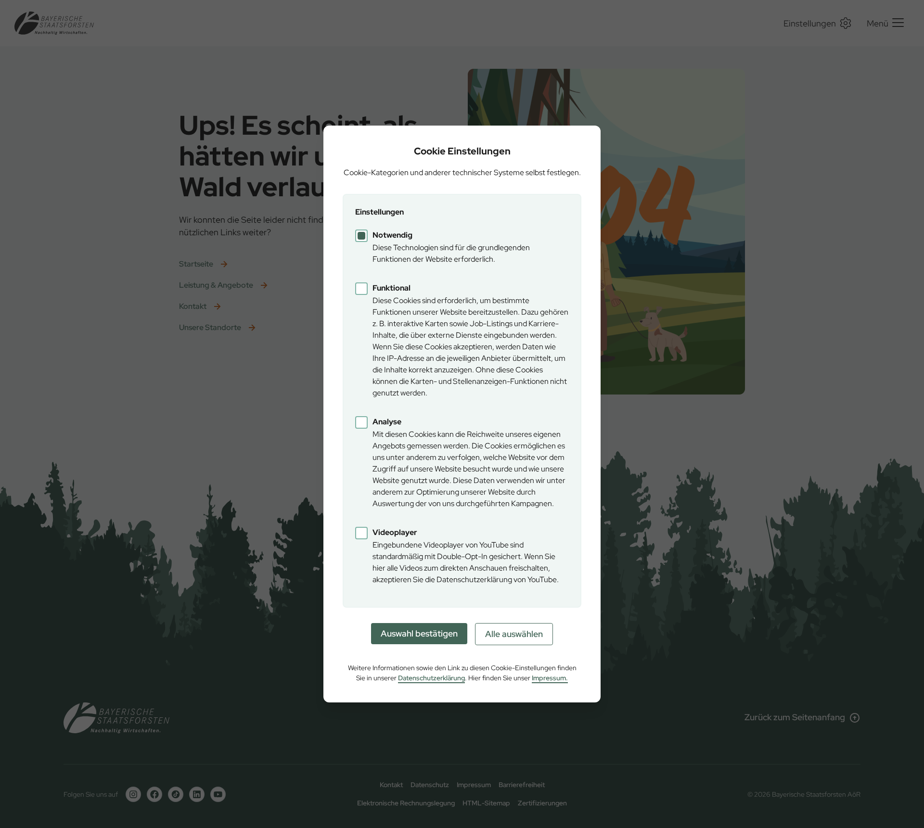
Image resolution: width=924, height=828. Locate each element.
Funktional (391, 288)
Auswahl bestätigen (419, 633)
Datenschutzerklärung (431, 678)
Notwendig (392, 235)
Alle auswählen (514, 633)
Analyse (386, 422)
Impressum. (550, 678)
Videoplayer (394, 532)
